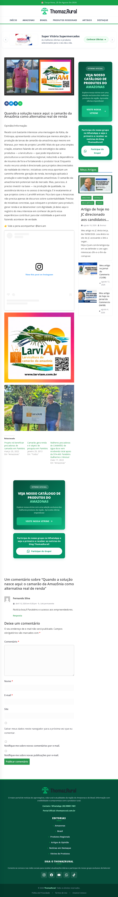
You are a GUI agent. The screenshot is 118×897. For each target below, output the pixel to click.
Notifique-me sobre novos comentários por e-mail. (32, 745)
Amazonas (29, 20)
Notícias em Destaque (60, 848)
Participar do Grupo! (41, 551)
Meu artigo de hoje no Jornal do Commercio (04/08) (104, 299)
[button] (5, 39)
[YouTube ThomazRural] (59, 875)
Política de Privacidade (41, 893)
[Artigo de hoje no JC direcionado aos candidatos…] (95, 184)
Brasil (43, 20)
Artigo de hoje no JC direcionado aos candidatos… (95, 214)
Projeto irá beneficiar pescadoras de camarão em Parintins (14, 445)
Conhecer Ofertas (96, 39)
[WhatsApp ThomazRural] (66, 875)
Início (13, 20)
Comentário (11, 641)
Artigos (87, 20)
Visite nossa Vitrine (37, 521)
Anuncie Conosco (79, 893)
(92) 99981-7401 (69, 806)
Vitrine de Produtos (60, 853)
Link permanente (47, 603)
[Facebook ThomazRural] (51, 875)
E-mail (8, 695)
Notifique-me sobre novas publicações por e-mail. (31, 755)
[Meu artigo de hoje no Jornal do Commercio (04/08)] (87, 303)
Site (6, 709)
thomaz (103, 225)
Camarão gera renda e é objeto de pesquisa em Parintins (37, 445)
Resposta (17, 615)
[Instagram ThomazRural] (44, 875)
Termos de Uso (61, 893)
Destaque (102, 20)
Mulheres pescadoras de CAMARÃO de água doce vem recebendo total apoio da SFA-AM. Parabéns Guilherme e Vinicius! (60, 449)
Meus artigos (87, 203)
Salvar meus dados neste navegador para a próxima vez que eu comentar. (38, 730)
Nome (8, 681)
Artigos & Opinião (60, 842)
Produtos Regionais (65, 20)
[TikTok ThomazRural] (74, 875)
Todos (99, 203)
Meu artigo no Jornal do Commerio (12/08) (104, 271)
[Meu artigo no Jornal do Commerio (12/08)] (87, 275)
